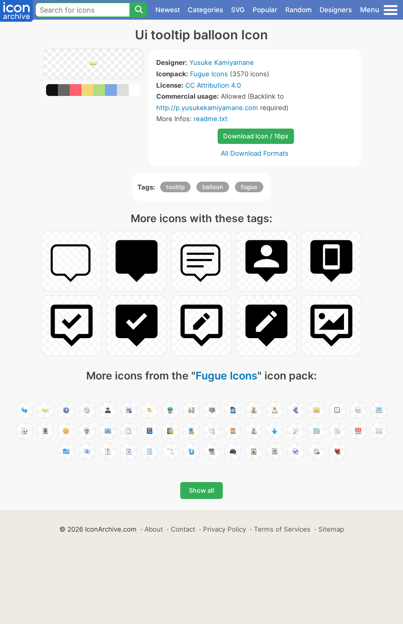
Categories (205, 10)
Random (298, 10)
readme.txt (210, 119)
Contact (183, 529)
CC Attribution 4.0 (213, 85)
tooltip (175, 187)
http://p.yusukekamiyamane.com (207, 108)
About (153, 529)
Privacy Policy (224, 529)
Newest (167, 10)
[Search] (138, 9)
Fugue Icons (209, 74)
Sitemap (331, 529)
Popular (265, 10)
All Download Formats (254, 153)
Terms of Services (282, 529)
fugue (249, 187)
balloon (212, 187)
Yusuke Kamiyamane (221, 62)
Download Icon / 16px (255, 136)
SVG (238, 10)
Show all (201, 490)
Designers (336, 10)
